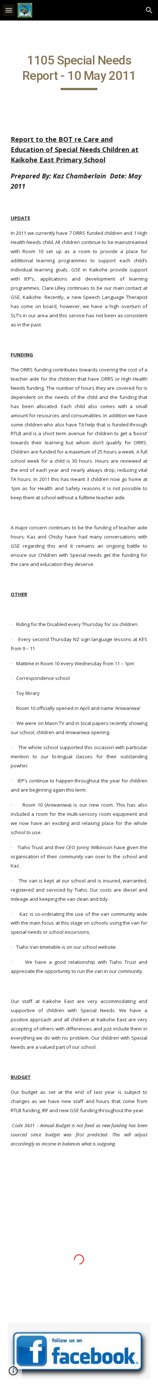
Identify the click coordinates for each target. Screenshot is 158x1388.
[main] (79, 71)
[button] (9, 10)
